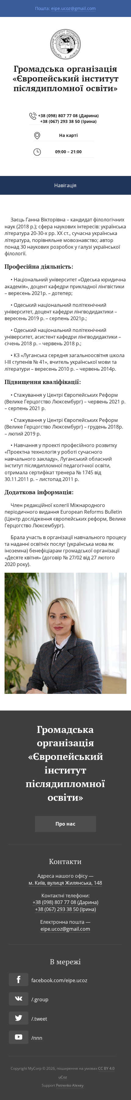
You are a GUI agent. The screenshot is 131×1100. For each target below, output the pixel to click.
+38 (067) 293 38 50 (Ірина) (68, 121)
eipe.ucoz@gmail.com (73, 8)
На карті (68, 135)
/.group (39, 999)
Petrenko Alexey (69, 1085)
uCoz (62, 1077)
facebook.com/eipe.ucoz (59, 980)
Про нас (65, 823)
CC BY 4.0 (106, 1068)
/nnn (36, 1038)
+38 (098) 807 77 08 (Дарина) (68, 115)
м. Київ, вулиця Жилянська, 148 (65, 883)
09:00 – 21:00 (68, 151)
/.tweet (39, 1019)
